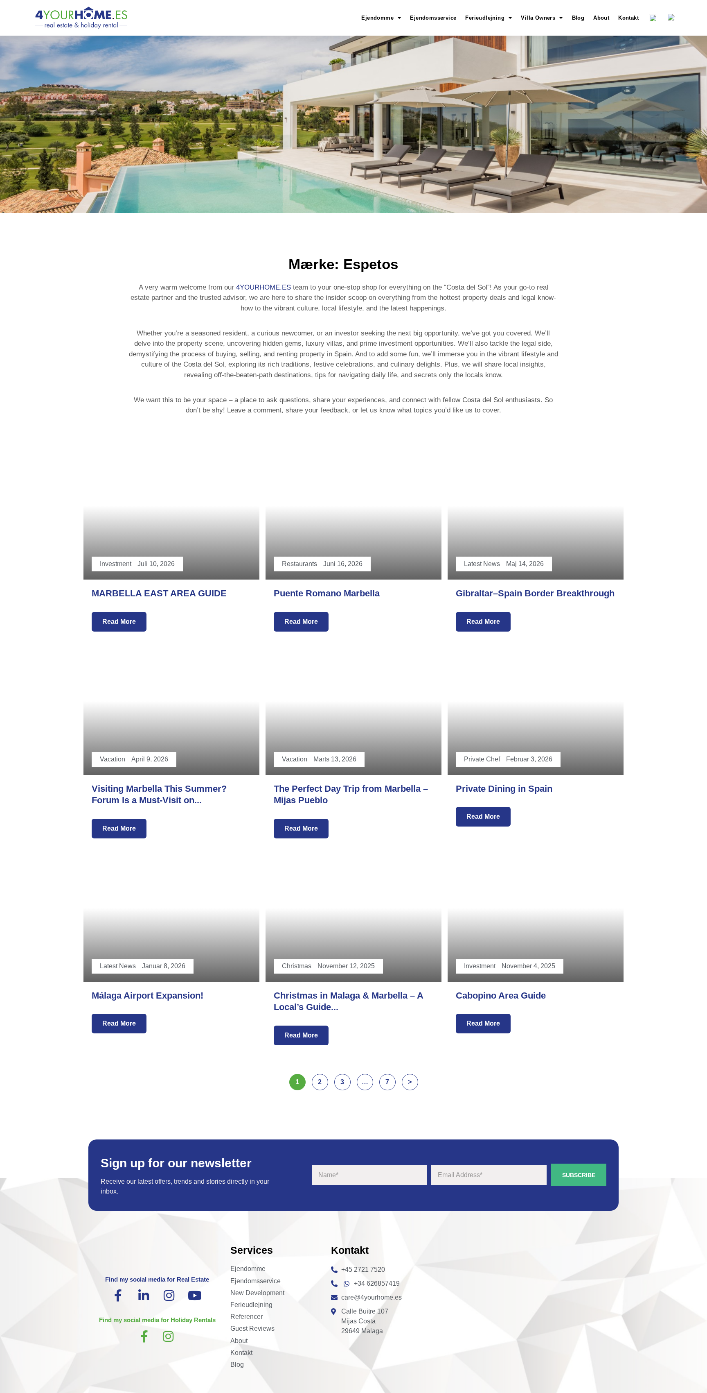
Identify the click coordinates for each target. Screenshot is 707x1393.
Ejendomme (377, 18)
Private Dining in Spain (504, 789)
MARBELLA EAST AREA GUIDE (159, 593)
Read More (119, 621)
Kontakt (628, 18)
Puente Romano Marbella (327, 593)
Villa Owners (538, 18)
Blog (578, 18)
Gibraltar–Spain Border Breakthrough (535, 593)
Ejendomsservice (433, 18)
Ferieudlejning (484, 18)
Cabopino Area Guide (501, 995)
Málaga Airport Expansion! (147, 995)
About (601, 18)
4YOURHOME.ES (263, 287)
